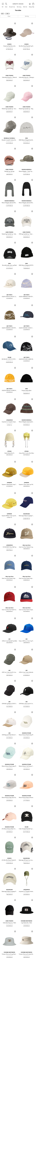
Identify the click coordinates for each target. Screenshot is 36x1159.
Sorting (27, 16)
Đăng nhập (31, 7)
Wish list (25, 7)
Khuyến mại (12, 7)
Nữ (2, 7)
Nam (6, 7)
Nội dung (19, 7)
